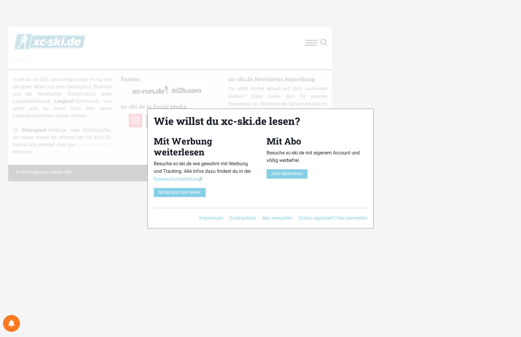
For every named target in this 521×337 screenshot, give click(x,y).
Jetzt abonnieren (287, 173)
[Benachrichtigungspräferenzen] (11, 323)
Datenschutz (242, 218)
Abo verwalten (277, 218)
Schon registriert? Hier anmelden (332, 218)
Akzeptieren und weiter (179, 192)
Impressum (211, 218)
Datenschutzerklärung (177, 179)
